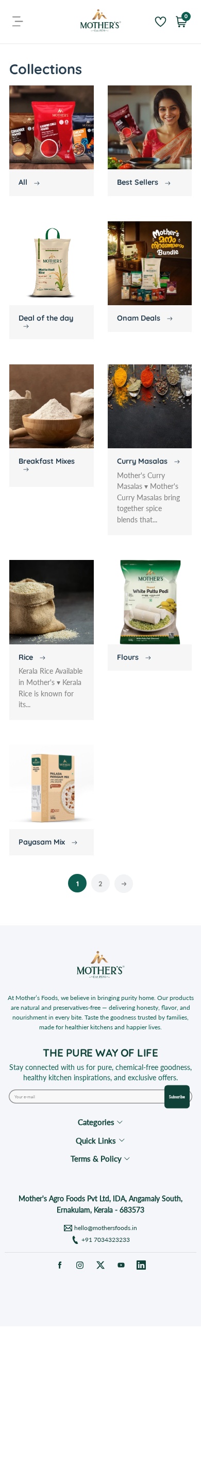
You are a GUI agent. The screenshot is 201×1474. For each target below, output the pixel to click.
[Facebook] (59, 1264)
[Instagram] (80, 1264)
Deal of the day (46, 318)
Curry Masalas (143, 461)
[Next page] (123, 883)
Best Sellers (138, 182)
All (24, 182)
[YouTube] (120, 1264)
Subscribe (177, 1096)
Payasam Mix (43, 842)
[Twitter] (100, 1264)
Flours (129, 657)
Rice (27, 657)
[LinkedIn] (141, 1264)
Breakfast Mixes (47, 461)
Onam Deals (139, 318)
